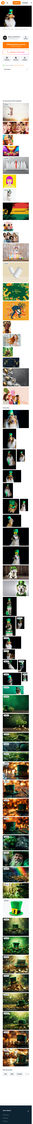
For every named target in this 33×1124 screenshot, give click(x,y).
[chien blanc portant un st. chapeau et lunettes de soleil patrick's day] (9, 195)
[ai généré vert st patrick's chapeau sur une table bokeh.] (16, 771)
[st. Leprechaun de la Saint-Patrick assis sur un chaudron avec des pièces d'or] (8, 352)
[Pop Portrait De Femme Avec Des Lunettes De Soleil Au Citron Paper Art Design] (9, 181)
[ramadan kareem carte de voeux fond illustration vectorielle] (11, 363)
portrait (19, 1074)
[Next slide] (26, 1074)
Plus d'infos (7, 69)
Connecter (25, 3)
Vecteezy (5, 1118)
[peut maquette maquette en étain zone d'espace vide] (16, 272)
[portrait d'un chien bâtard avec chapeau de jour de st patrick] (11, 506)
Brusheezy (6, 1115)
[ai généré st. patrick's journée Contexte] (16, 842)
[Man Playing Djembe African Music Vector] (16, 310)
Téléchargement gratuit (15, 45)
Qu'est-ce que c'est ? (19, 65)
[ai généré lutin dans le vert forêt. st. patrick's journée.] (16, 858)
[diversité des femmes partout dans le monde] (16, 128)
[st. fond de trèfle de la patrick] (16, 292)
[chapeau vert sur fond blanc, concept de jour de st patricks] (16, 908)
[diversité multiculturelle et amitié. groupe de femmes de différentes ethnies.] (11, 237)
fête (12, 1074)
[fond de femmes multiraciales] (16, 395)
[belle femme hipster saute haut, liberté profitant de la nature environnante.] (16, 112)
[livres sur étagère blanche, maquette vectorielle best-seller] (16, 165)
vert (5, 1074)
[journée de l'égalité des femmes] (8, 140)
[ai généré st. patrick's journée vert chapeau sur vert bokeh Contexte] (16, 704)
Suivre (25, 38)
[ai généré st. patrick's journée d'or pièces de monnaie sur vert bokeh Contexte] (16, 723)
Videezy (5, 1121)
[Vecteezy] (3, 3)
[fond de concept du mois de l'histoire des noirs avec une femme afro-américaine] (16, 211)
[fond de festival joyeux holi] (11, 151)
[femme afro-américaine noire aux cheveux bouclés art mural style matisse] (7, 327)
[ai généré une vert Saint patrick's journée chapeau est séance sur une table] (16, 1039)
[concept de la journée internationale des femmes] (8, 226)
